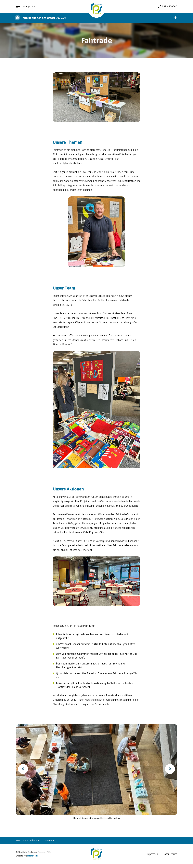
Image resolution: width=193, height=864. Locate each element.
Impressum (153, 854)
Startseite (21, 840)
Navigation (28, 6)
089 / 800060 (169, 6)
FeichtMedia (32, 856)
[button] (96, 17)
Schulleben (35, 840)
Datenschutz (170, 854)
